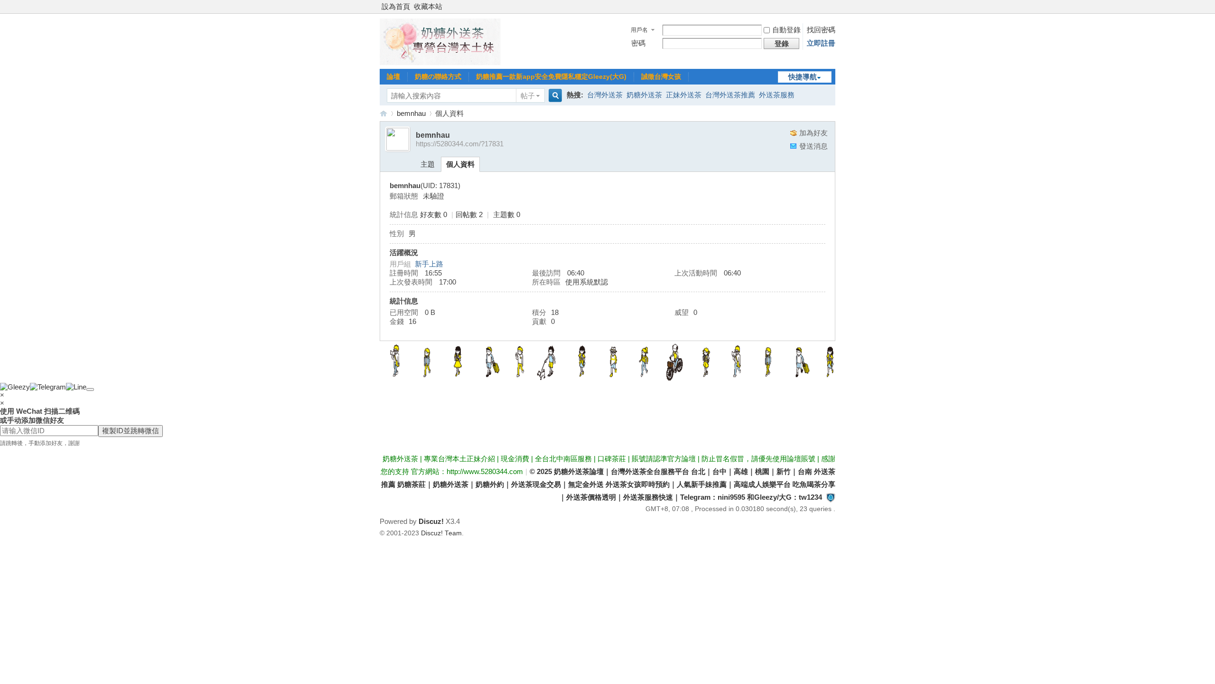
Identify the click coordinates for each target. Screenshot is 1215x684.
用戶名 (639, 30)
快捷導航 (802, 77)
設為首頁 (396, 6)
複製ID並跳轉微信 (130, 431)
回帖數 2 (469, 214)
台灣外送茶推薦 (730, 95)
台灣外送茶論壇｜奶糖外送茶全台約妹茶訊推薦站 (383, 113)
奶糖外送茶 (644, 95)
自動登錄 (786, 30)
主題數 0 (506, 214)
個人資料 (460, 164)
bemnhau (411, 113)
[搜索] (554, 95)
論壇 (393, 76)
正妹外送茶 (683, 95)
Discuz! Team (441, 533)
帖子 (528, 96)
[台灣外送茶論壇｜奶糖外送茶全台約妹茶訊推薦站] (440, 62)
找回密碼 (821, 30)
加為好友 (813, 133)
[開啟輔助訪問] (833, 6)
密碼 (638, 43)
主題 (428, 164)
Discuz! (431, 521)
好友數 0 (433, 214)
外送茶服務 (776, 95)
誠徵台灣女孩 (661, 76)
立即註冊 (821, 43)
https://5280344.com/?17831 (460, 144)
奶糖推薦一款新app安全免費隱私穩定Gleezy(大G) (551, 76)
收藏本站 (428, 6)
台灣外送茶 (605, 95)
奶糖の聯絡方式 (438, 76)
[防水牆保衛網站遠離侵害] (830, 497)
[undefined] (90, 389)
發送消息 (813, 146)
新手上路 (429, 264)
